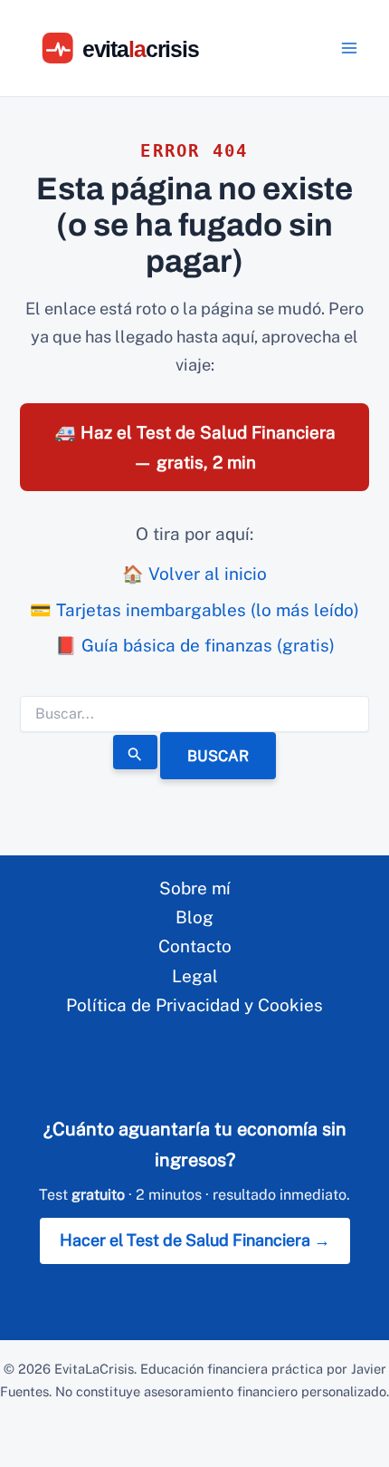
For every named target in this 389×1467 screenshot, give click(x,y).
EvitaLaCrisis (94, 1368)
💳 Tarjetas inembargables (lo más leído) (194, 610)
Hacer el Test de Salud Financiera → (195, 1240)
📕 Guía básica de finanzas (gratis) (195, 645)
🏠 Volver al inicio (194, 574)
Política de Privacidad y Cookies (194, 1005)
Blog (194, 917)
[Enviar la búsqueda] (135, 752)
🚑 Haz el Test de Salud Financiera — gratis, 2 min (195, 446)
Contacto (195, 946)
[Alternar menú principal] (349, 48)
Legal (195, 976)
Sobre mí (195, 888)
